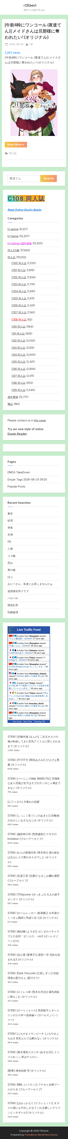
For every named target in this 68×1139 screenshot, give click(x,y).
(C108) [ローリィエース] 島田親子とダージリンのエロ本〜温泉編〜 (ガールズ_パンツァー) (33, 1015)
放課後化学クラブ (18, 591)
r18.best (30, 5)
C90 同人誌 (19, 326)
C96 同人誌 (19, 368)
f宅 (9, 541)
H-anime (13, 229)
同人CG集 (13, 250)
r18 (31, 44)
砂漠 (10, 520)
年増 (10, 534)
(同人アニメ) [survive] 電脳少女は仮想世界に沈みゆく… (29, 696)
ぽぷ (10, 576)
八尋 (10, 548)
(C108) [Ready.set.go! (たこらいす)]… (26, 667)
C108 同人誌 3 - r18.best (21, 653)
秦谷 (10, 513)
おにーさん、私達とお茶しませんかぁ (30, 583)
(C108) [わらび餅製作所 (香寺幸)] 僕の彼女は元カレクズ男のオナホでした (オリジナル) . (33, 857)
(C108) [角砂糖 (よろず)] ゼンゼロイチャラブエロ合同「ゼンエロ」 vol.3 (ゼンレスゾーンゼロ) (33, 936)
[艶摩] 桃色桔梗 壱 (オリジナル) (27, 1070)
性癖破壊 (13, 612)
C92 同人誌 (18, 340)
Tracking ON (39, 721)
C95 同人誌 (19, 361)
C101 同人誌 (19, 270)
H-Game (13, 236)
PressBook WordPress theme (41, 1134)
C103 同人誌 (19, 284)
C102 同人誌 (19, 277)
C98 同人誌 (19, 382)
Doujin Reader (17, 433)
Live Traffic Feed (29, 629)
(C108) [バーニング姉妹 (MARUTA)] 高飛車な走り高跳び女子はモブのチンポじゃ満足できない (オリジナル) (34, 783)
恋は (10, 562)
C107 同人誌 (19, 312)
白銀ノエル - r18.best (19, 646)
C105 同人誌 (19, 298)
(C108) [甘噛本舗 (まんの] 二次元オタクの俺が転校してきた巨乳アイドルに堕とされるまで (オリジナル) (34, 741)
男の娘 (11, 569)
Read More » (17, 145)
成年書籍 (13, 397)
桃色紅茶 (13, 605)
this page (40, 420)
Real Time (27, 721)
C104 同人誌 (19, 291)
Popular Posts (16, 486)
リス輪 (11, 555)
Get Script (17, 721)
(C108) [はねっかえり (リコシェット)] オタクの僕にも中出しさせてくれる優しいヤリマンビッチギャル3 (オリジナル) (34, 1107)
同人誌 (12, 153)
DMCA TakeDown (19, 472)
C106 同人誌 (19, 305)
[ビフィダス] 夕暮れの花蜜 (23, 801)
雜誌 (10, 404)
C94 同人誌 (19, 354)
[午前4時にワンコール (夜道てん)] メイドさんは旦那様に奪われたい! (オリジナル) (33, 31)
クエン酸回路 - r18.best (21, 638)
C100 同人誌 (19, 263)
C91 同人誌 (18, 333)
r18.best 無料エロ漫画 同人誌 (30, 676)
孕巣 (10, 527)
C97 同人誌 (19, 375)
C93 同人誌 (18, 347)
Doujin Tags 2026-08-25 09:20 (27, 479)
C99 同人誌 (19, 390)
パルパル (13, 598)
